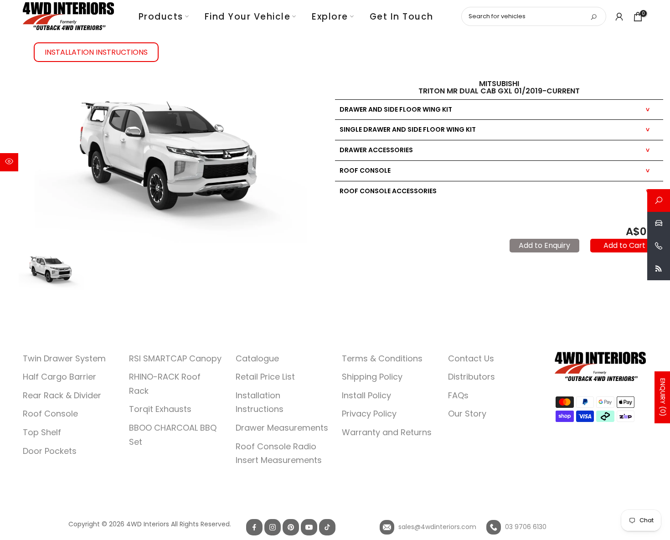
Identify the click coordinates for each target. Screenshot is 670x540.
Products (161, 16)
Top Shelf (42, 432)
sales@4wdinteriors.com (436, 526)
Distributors (471, 376)
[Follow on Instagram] (272, 527)
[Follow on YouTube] (309, 527)
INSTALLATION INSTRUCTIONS (96, 52)
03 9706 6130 (524, 526)
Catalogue (257, 358)
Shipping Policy (372, 376)
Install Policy (366, 395)
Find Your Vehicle (248, 16)
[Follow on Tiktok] (327, 527)
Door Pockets (50, 451)
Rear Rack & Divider (62, 395)
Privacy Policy (369, 413)
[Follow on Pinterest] (291, 527)
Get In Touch (401, 16)
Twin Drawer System (64, 358)
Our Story (467, 413)
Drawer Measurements (282, 427)
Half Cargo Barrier (59, 376)
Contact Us (471, 358)
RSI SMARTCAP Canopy (175, 358)
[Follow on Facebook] (254, 527)
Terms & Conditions (382, 358)
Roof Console (50, 413)
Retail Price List (265, 376)
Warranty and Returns (387, 432)
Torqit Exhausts (160, 409)
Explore (330, 16)
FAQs (458, 395)
